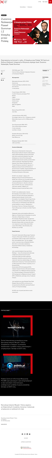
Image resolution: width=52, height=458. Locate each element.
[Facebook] (1, 80)
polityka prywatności (26, 441)
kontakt (26, 438)
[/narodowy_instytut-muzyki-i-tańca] (27, 434)
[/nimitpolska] (24, 434)
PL (40, 1)
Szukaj (45, 1)
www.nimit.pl (4, 424)
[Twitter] (3, 80)
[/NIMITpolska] (22, 434)
